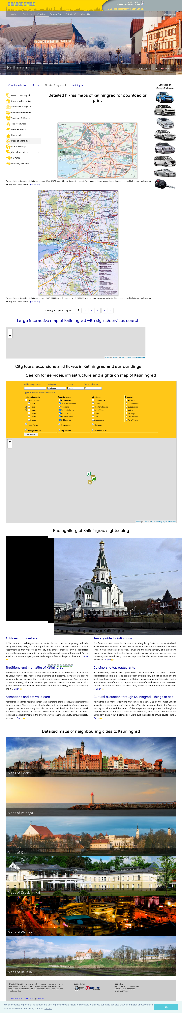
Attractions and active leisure (28, 697)
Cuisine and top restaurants (114, 667)
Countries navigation (149, 68)
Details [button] (48, 1008)
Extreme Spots (56, 14)
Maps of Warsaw (20, 932)
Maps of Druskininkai (24, 892)
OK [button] (166, 1007)
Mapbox (115, 357)
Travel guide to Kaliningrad (113, 638)
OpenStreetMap (125, 357)
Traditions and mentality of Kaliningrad (34, 667)
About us (40, 998)
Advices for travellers (22, 638)
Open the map (35, 184)
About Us (85, 14)
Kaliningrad (78, 85)
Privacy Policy (29, 998)
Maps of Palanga (20, 813)
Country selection (17, 85)
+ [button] (10, 331)
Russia (35, 85)
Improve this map (138, 357)
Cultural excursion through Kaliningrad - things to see (134, 697)
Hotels (13, 14)
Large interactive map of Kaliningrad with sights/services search (78, 320)
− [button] (10, 335)
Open (108, 659)
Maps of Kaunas (20, 852)
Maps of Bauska (20, 972)
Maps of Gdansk (20, 773)
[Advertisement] (97, 112)
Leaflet (107, 357)
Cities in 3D (71, 14)
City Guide (42, 14)
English (167, 68)
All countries (169, 14)
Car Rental (27, 14)
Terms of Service (15, 998)
